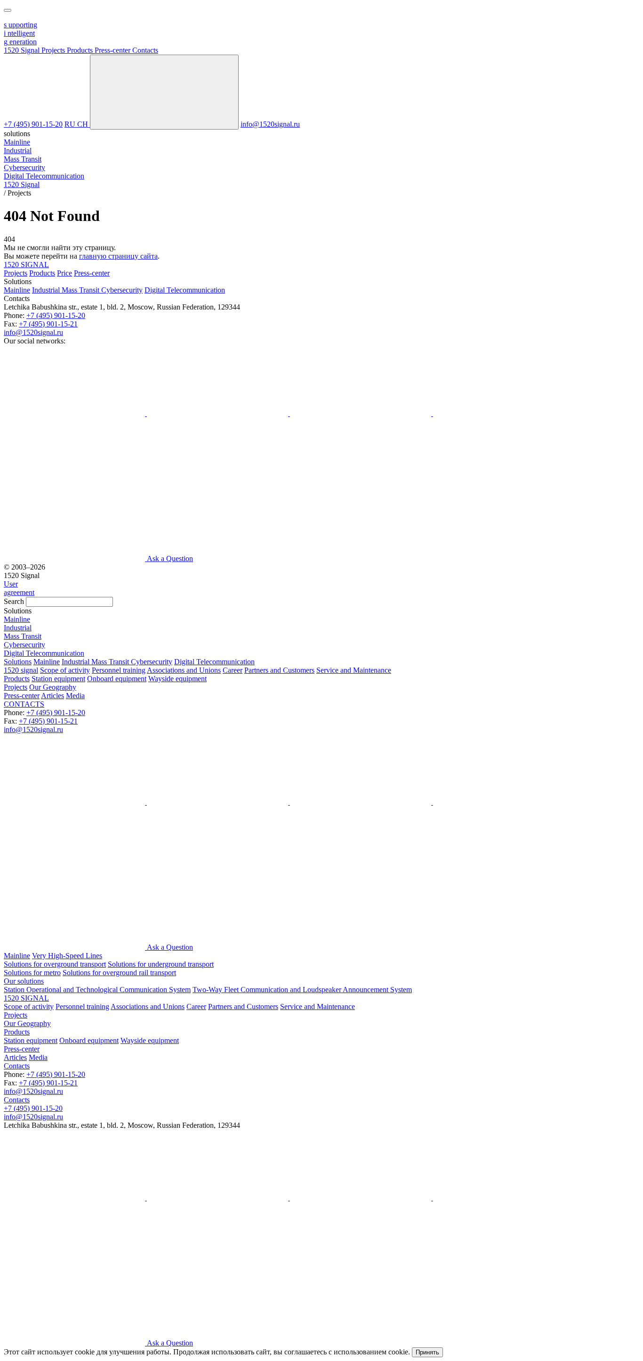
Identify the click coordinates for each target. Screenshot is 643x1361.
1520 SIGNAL (26, 265)
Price (64, 273)
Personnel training (118, 670)
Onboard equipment (116, 679)
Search (14, 601)
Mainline (17, 290)
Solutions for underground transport (161, 964)
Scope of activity (65, 670)
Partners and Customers (279, 670)
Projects (15, 273)
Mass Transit (81, 290)
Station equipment (58, 679)
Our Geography (52, 687)
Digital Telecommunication (185, 290)
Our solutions (24, 981)
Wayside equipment (177, 679)
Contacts (17, 1066)
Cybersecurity (122, 290)
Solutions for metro (32, 973)
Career (232, 670)
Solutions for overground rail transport (119, 973)
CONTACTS (24, 704)
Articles (52, 696)
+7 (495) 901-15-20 (33, 124)
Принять (427, 1352)
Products (42, 273)
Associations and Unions (184, 670)
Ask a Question (170, 558)
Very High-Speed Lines (67, 956)
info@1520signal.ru (270, 124)
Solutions (18, 662)
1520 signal (21, 670)
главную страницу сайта (118, 256)
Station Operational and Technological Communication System (97, 990)
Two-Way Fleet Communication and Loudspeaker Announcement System (302, 990)
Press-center (92, 273)
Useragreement (19, 588)
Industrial (47, 290)
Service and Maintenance (353, 670)
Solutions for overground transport (55, 964)
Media (75, 696)
